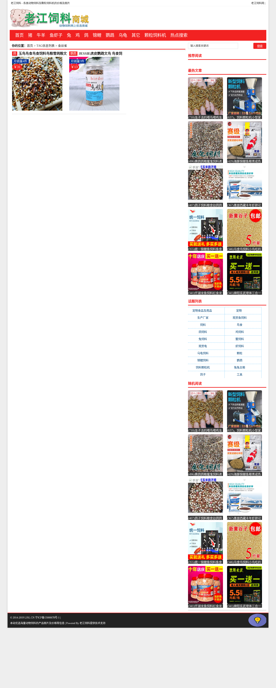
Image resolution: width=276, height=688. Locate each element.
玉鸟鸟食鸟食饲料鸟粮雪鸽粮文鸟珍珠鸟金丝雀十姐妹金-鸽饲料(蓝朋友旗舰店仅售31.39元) (43, 54)
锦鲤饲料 (206, 360)
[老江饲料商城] (49, 18)
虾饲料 (243, 346)
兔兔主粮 (243, 367)
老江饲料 (16, 3)
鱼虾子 (56, 35)
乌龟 (123, 35)
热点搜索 (179, 35)
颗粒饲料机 (155, 35)
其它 (136, 35)
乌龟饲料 (206, 353)
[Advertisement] (129, 658)
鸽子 (206, 374)
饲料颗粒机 (206, 367)
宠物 (243, 310)
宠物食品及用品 (206, 310)
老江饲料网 (257, 3)
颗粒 (243, 353)
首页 (19, 35)
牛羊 (41, 35)
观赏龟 (206, 346)
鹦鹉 (110, 35)
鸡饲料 (243, 331)
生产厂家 (206, 317)
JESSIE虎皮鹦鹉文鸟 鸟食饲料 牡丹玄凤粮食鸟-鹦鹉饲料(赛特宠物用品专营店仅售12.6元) (101, 54)
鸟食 (243, 324)
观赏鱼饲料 (243, 317)
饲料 (206, 324)
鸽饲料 (206, 331)
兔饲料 (206, 339)
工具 (243, 374)
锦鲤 (97, 35)
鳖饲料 (243, 339)
